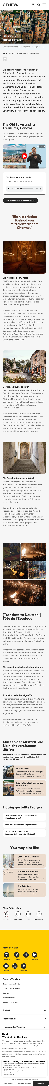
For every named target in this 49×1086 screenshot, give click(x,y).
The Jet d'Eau (24, 886)
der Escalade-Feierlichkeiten (25, 649)
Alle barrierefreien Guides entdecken (20, 200)
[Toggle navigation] (44, 5)
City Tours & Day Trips (28, 856)
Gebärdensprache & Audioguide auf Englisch (21, 47)
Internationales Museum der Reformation (29, 784)
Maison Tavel (22, 768)
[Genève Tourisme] (10, 5)
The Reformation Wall (28, 871)
